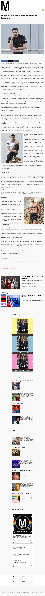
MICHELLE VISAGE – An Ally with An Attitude (33, 277)
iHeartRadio (25, 261)
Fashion (29, 22)
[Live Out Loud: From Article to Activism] (16, 397)
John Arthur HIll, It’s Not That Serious (20, 550)
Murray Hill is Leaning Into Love (19, 547)
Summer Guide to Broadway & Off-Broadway (19, 447)
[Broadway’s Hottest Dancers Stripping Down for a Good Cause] (16, 464)
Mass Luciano (9, 268)
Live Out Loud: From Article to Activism (18, 391)
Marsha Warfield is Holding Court (19, 562)
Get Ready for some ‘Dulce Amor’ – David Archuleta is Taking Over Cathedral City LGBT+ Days (22, 470)
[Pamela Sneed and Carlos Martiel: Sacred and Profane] (16, 487)
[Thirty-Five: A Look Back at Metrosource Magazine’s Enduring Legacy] (16, 386)
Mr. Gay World (14, 268)
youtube (4, 301)
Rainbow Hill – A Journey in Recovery (18, 403)
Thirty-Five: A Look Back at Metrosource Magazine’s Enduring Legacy (22, 380)
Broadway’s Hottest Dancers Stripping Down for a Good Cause (22, 458)
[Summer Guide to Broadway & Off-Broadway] (16, 453)
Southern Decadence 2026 (16, 435)
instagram (3, 296)
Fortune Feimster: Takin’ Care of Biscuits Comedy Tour (21, 493)
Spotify (21, 261)
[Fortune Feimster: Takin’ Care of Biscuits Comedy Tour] (16, 499)
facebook (5, 61)
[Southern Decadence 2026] (16, 441)
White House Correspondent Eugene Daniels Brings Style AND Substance (22, 415)
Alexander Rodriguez (9, 22)
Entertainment (25, 22)
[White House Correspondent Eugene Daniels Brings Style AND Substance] (16, 420)
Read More (33, 286)
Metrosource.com (30, 261)
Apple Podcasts (17, 261)
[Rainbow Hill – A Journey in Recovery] (16, 409)
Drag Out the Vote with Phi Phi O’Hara (31, 296)
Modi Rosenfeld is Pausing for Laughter (20, 558)
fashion (4, 268)
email (16, 61)
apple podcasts (3, 304)
